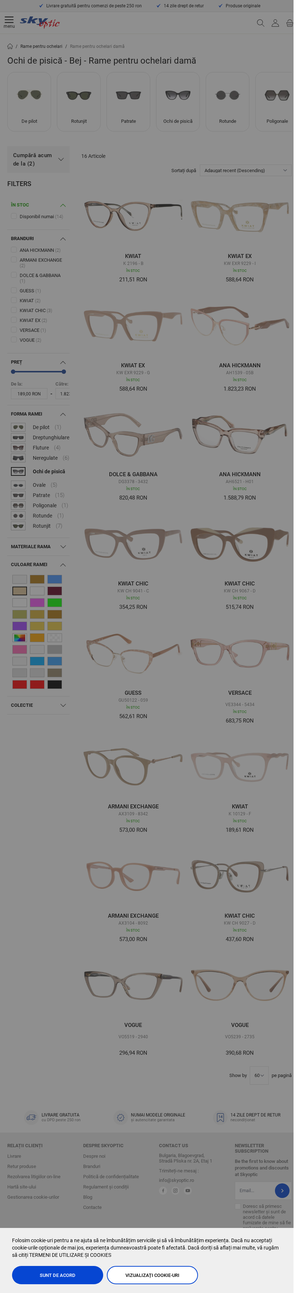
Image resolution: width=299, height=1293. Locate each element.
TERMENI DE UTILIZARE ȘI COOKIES (70, 1255)
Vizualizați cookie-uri (152, 1275)
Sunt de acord (57, 1275)
